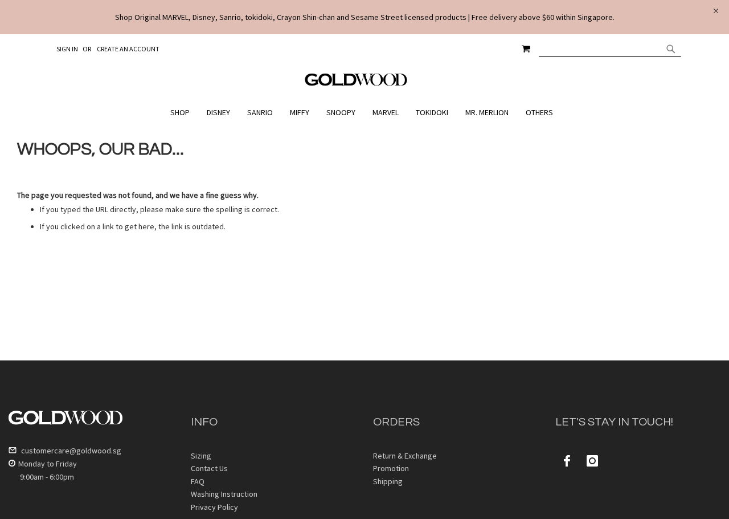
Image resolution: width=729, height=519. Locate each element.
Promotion (391, 468)
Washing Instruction (224, 494)
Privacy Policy (214, 507)
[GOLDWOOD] (356, 84)
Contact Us (209, 468)
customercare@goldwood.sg (70, 450)
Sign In (67, 48)
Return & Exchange (405, 456)
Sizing (201, 456)
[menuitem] (182, 113)
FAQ (197, 481)
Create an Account (128, 48)
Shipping (388, 481)
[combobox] (610, 48)
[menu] (364, 113)
